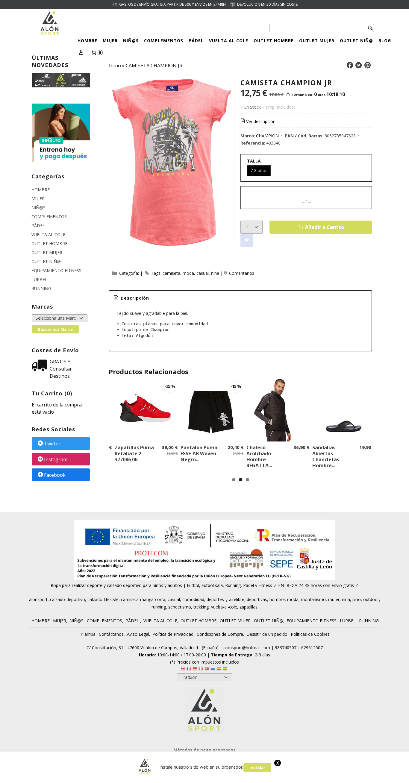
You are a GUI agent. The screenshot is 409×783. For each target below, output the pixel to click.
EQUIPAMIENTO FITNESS (56, 270)
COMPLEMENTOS (163, 40)
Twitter (52, 444)
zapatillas (248, 607)
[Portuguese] (207, 669)
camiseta (171, 273)
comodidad (193, 599)
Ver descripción (260, 121)
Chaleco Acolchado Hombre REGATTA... (259, 456)
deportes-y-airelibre (225, 599)
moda (188, 273)
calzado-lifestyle (103, 599)
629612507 (312, 647)
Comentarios (241, 273)
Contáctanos (111, 634)
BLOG (384, 40)
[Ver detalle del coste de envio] (41, 366)
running (159, 607)
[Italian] (201, 669)
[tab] (131, 298)
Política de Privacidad (172, 634)
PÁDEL (196, 40)
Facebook (55, 475)
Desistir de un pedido (266, 634)
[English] (183, 669)
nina (215, 273)
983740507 (285, 647)
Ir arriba (88, 634)
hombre (277, 599)
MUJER (110, 40)
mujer (334, 599)
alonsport (38, 599)
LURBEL (39, 279)
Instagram (55, 459)
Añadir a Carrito (324, 227)
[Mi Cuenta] (81, 53)
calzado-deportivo (67, 599)
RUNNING (41, 288)
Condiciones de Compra (220, 634)
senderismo (179, 607)
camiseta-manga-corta (143, 599)
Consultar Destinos (61, 372)
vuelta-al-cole (224, 607)
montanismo (313, 599)
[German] (195, 669)
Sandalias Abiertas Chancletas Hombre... (325, 456)
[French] (189, 669)
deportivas (257, 599)
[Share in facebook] (349, 65)
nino (356, 599)
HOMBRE (87, 40)
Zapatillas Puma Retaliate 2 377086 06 (134, 453)
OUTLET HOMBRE (274, 40)
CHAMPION (267, 136)
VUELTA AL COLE (228, 40)
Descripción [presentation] (134, 298)
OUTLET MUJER (316, 40)
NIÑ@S (131, 40)
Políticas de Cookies (310, 634)
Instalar (257, 767)
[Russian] (212, 669)
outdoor (371, 599)
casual (202, 273)
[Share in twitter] (358, 65)
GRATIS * (60, 361)
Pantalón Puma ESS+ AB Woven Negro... (199, 453)
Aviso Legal (138, 634)
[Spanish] (218, 669)
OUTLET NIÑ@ (356, 40)
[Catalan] (225, 669)
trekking (201, 607)
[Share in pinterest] (367, 65)
